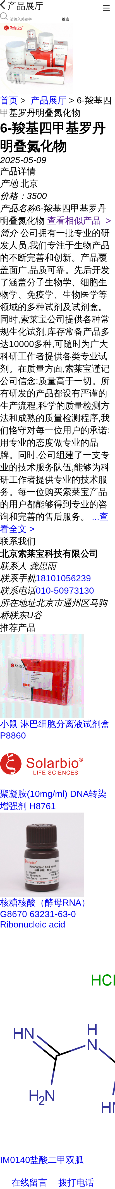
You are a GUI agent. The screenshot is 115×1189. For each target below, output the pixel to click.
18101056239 (63, 578)
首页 (9, 100)
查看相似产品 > (79, 221)
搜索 (65, 19)
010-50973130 (65, 591)
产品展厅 (48, 100)
